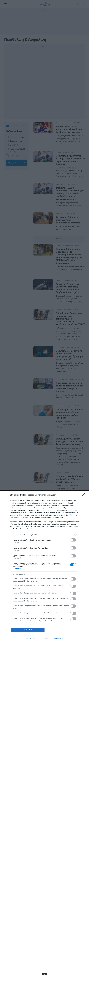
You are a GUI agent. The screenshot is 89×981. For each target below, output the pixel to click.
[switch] (73, 540)
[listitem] (44, 535)
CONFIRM (28, 630)
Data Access (44, 638)
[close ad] (44, 974)
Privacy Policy (58, 638)
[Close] (84, 495)
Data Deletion (31, 638)
